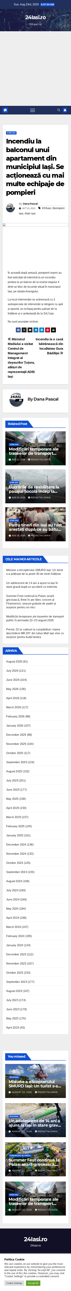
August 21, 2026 (22, 1170)
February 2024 (15, 936)
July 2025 (12, 780)
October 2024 (14, 862)
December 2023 (16, 954)
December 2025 (16, 734)
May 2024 (12, 908)
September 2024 (16, 872)
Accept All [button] (33, 1283)
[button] (58, 110)
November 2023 (16, 963)
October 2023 (14, 972)
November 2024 (16, 853)
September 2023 (16, 981)
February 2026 (15, 716)
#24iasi (46, 208)
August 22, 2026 (22, 1131)
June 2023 (12, 1009)
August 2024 (14, 881)
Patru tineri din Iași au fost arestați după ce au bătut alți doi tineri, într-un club (35, 529)
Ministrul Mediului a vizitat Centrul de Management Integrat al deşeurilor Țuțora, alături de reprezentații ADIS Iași (21, 357)
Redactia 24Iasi (41, 459)
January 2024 (14, 945)
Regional (14, 1077)
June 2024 (12, 899)
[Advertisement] (35, 68)
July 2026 (12, 670)
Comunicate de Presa (20, 1155)
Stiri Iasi (11, 133)
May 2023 (12, 1018)
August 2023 (14, 991)
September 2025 (16, 762)
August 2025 (14, 771)
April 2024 (12, 917)
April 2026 (12, 698)
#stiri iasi (30, 213)
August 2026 (14, 661)
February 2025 (15, 826)
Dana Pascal (30, 203)
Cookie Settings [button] (14, 1283)
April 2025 (12, 808)
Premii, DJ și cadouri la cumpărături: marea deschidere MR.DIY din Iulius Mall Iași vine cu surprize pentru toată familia (35, 633)
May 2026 (12, 689)
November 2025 (16, 743)
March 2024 (13, 926)
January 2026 (14, 725)
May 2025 (12, 798)
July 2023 (12, 1000)
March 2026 (13, 707)
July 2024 (12, 890)
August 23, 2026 (22, 1092)
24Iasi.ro (35, 17)
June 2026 (12, 679)
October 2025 (14, 753)
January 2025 (14, 835)
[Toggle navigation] (32, 110)
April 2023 (12, 1027)
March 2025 (13, 817)
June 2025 (12, 789)
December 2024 (16, 844)
